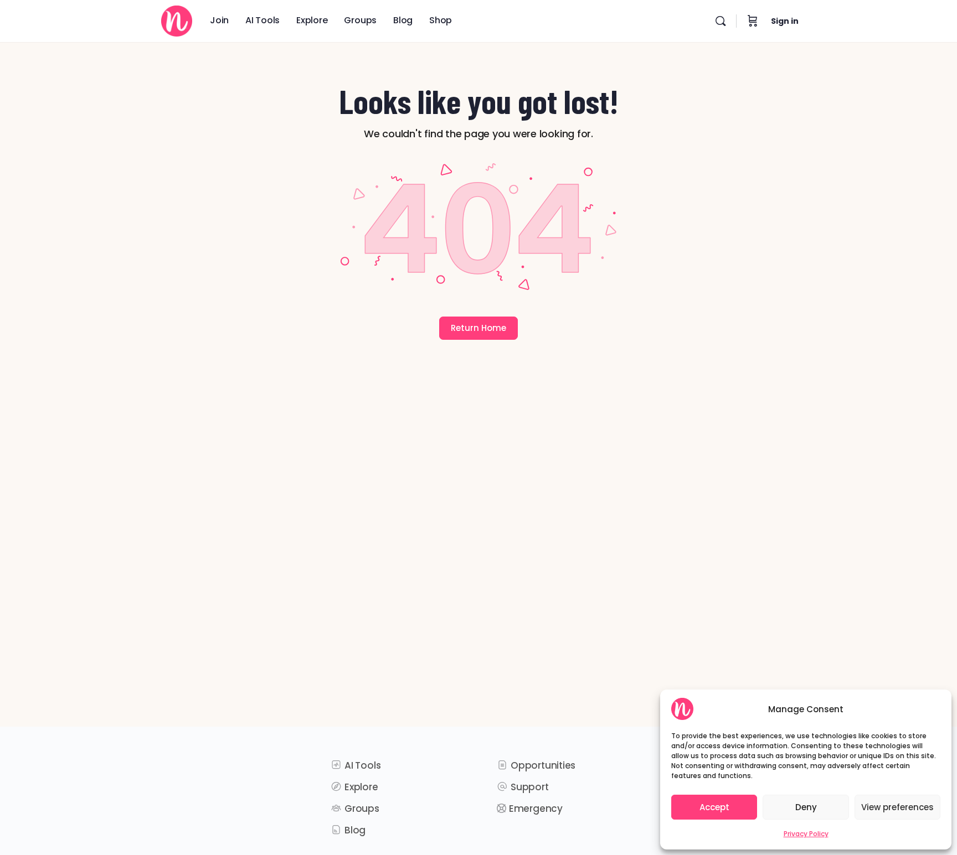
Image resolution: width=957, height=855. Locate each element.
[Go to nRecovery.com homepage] (177, 19)
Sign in (785, 21)
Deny (806, 807)
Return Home (478, 328)
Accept (714, 807)
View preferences (897, 807)
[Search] (720, 21)
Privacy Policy (806, 833)
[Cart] (752, 21)
